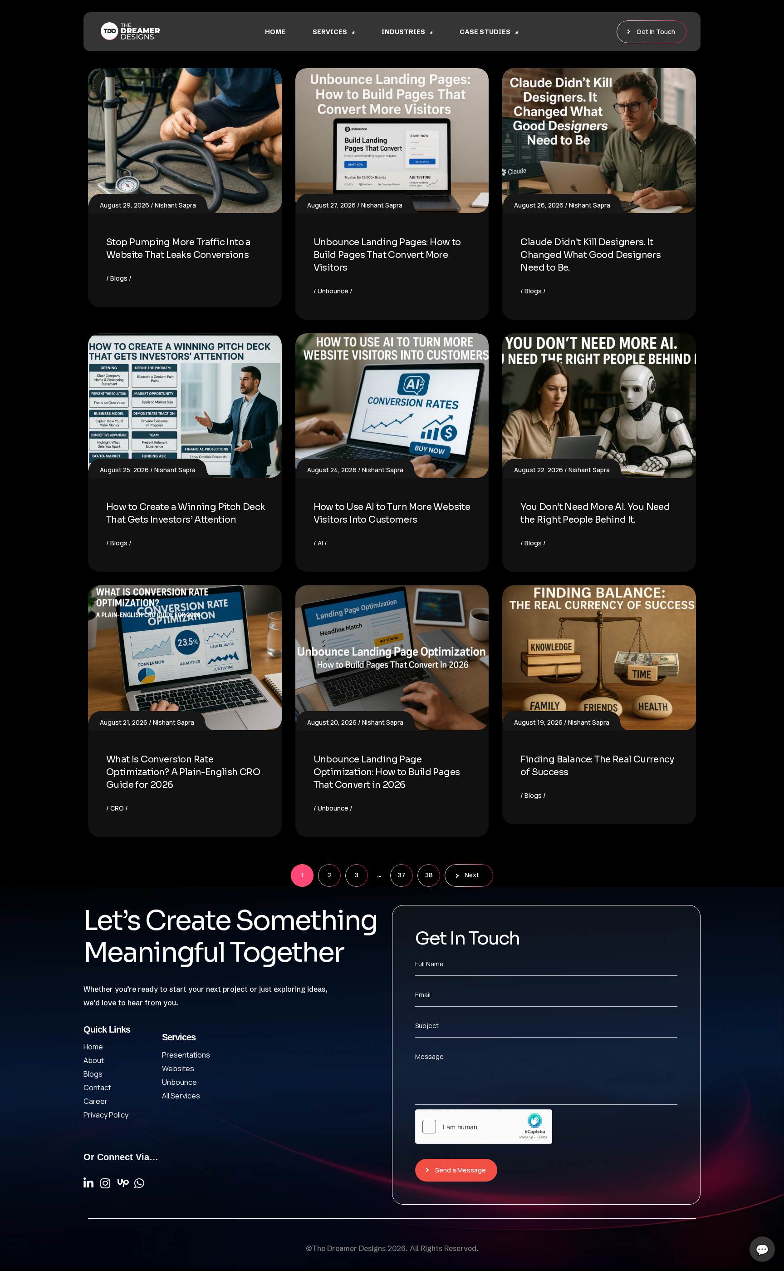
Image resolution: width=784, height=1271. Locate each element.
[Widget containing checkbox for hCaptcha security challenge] (483, 1126)
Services (330, 32)
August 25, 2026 (124, 469)
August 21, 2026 (123, 722)
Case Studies (485, 32)
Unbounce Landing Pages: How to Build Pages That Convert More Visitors (387, 255)
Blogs (118, 278)
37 (402, 875)
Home (275, 32)
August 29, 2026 (124, 205)
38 (429, 875)
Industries (403, 32)
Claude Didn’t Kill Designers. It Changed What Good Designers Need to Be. (590, 255)
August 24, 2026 (332, 469)
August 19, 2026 (538, 722)
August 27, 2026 (331, 205)
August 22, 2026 (538, 469)
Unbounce (333, 291)
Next (472, 875)
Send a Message (460, 1170)
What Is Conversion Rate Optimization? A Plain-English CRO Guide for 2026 (183, 772)
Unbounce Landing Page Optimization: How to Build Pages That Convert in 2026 (387, 772)
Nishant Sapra (175, 205)
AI (320, 543)
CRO (117, 808)
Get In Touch (656, 31)
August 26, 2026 (539, 205)
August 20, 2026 (332, 722)
